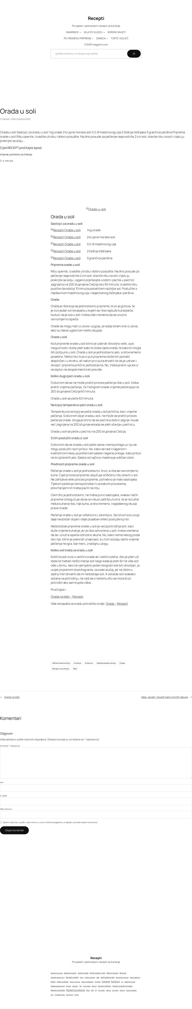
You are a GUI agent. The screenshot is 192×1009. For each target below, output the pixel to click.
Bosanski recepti (70, 973)
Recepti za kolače (58, 990)
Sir (96, 990)
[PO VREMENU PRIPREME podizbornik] (92, 38)
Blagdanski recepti (57, 973)
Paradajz (75, 986)
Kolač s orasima (75, 982)
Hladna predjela (90, 977)
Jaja (97, 977)
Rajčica (94, 986)
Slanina (108, 990)
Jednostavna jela (107, 977)
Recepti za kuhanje (60, 668)
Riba (75, 668)
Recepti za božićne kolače (122, 986)
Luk (122, 982)
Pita (80, 986)
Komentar (10, 745)
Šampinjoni (69, 995)
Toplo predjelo (131, 990)
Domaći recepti (72, 977)
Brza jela (123, 973)
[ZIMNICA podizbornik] (107, 38)
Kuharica (89, 663)
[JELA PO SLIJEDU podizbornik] (104, 32)
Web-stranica (6, 809)
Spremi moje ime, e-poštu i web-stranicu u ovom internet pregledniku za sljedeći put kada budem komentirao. (50, 822)
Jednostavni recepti (122, 977)
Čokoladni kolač (60, 995)
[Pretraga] (134, 54)
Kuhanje (77, 663)
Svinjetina (115, 990)
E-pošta (3, 795)
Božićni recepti (112, 973)
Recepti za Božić (104, 986)
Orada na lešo (12, 697)
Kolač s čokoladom (87, 982)
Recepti (96, 18)
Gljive (81, 977)
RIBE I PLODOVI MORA (21, 119)
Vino (52, 995)
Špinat (76, 995)
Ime (1, 782)
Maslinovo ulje (129, 982)
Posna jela (86, 986)
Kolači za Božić (63, 982)
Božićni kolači (83, 973)
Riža (92, 990)
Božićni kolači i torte (97, 973)
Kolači (53, 981)
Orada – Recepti (117, 604)
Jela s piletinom (135, 977)
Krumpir (98, 982)
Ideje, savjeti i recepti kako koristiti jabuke (164, 697)
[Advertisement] (96, 85)
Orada (122, 663)
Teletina (122, 990)
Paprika (68, 986)
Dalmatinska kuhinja (61, 663)
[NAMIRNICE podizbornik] (80, 32)
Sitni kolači (101, 990)
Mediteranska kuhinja (106, 663)
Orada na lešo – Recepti (67, 597)
